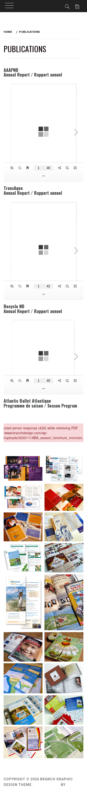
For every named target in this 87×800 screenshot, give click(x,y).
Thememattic (17, 790)
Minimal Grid (47, 785)
